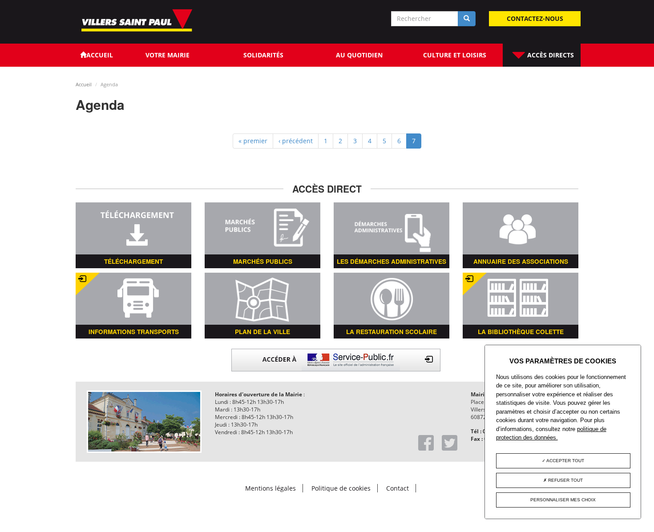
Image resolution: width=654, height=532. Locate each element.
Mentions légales (270, 488)
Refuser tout (565, 480)
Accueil (84, 84)
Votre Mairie (167, 55)
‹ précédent (296, 141)
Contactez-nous (535, 18)
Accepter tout (564, 460)
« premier (252, 141)
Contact (397, 488)
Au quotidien (359, 55)
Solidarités (263, 55)
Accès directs (549, 55)
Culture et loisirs (454, 55)
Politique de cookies (341, 488)
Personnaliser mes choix (563, 499)
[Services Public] (336, 359)
